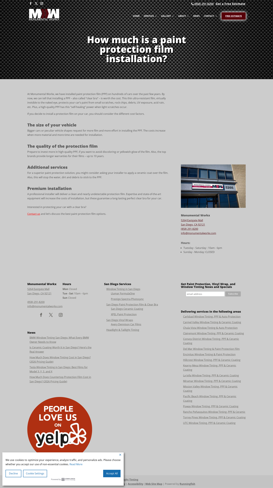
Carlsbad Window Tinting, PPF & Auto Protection (212, 316)
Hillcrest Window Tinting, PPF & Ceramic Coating (211, 360)
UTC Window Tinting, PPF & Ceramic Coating (209, 423)
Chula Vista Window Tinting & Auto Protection (210, 328)
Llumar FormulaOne (123, 293)
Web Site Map (153, 484)
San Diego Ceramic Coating (127, 309)
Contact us (33, 214)
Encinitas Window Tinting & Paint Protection (209, 354)
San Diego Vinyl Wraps (119, 320)
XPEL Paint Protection (124, 314)
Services (149, 16)
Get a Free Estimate (231, 4)
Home (136, 16)
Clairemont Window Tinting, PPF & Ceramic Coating (213, 333)
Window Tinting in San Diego (123, 289)
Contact (209, 16)
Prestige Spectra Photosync (127, 299)
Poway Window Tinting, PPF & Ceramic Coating (210, 406)
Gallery (166, 16)
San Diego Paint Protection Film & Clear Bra (132, 304)
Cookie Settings (35, 473)
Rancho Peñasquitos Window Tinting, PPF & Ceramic (214, 412)
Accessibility (135, 484)
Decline (13, 473)
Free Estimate (233, 15)
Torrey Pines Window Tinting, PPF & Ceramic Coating (214, 417)
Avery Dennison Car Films (126, 324)
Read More (76, 464)
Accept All (112, 473)
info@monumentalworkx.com (198, 233)
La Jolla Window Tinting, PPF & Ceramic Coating (211, 375)
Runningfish (187, 484)
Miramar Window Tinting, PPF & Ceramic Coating (212, 381)
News (196, 16)
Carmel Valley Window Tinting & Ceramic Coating (212, 322)
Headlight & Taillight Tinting (122, 330)
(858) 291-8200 (204, 4)
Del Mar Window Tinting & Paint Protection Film (211, 349)
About (182, 16)
